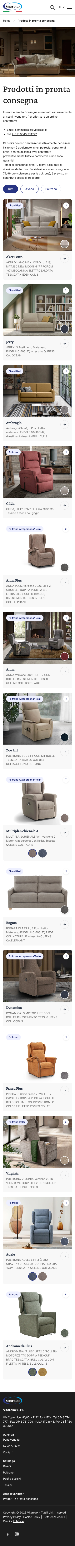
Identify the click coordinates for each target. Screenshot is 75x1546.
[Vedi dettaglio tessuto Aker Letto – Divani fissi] (64, 244)
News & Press (11, 1446)
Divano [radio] (29, 188)
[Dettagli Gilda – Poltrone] (64, 505)
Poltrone (8, 1472)
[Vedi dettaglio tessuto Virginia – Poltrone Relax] (64, 1160)
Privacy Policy (12, 1517)
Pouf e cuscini (12, 1478)
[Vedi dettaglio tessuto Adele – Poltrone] (64, 1241)
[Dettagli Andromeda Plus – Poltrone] (64, 1348)
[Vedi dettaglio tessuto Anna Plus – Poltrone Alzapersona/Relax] (64, 567)
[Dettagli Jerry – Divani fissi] (64, 343)
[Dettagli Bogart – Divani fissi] (64, 924)
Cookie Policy (31, 1517)
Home (6, 20)
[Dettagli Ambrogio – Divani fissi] (64, 424)
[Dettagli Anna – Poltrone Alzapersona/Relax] (64, 671)
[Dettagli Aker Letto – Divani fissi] (64, 258)
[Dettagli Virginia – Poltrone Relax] (64, 1175)
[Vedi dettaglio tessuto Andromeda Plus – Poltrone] (64, 1333)
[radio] (32, 853)
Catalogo (9, 1460)
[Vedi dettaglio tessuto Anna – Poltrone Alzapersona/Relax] (64, 656)
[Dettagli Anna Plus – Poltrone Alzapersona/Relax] (64, 582)
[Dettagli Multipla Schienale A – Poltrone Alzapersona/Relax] (64, 833)
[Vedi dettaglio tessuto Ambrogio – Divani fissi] (64, 410)
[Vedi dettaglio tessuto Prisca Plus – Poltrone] (64, 1075)
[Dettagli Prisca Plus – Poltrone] (64, 1090)
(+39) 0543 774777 (24, 134)
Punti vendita (11, 1439)
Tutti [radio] (10, 188)
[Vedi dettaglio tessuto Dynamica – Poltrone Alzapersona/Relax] (64, 994)
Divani (7, 1466)
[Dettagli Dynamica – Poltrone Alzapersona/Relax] (64, 1009)
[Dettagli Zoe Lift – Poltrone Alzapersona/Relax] (64, 752)
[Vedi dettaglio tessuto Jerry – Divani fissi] (64, 329)
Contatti (8, 1452)
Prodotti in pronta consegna (20, 1498)
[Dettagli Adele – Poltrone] (64, 1256)
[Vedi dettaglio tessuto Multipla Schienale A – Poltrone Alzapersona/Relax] (64, 818)
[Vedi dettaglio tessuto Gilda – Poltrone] (64, 490)
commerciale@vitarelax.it (31, 129)
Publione (18, 1521)
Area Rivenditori (13, 1493)
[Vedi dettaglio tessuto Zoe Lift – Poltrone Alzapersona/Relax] (64, 737)
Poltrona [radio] (51, 188)
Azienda (8, 1434)
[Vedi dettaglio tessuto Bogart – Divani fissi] (64, 909)
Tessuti (7, 1485)
